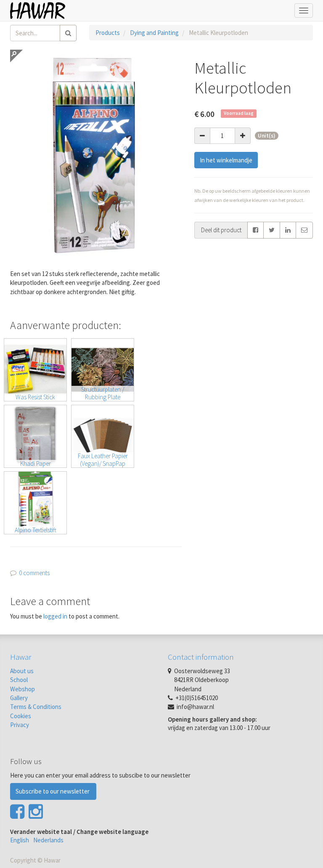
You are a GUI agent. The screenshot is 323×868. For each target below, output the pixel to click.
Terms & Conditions (35, 707)
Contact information (201, 657)
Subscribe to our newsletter (53, 791)
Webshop (22, 689)
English (19, 840)
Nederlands (48, 840)
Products (107, 33)
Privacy (19, 725)
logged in (55, 616)
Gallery (19, 698)
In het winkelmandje (226, 160)
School (19, 680)
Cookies (20, 716)
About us (22, 671)
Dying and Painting (154, 33)
